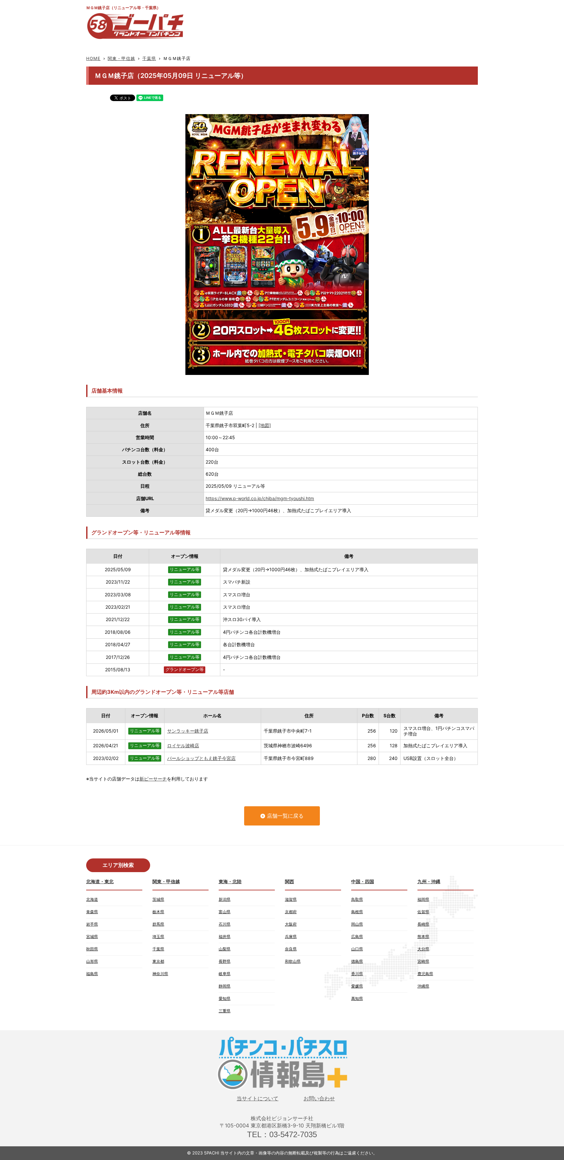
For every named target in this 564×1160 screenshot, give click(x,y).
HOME (93, 58)
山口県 (357, 948)
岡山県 (357, 924)
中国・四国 (362, 881)
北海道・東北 (100, 881)
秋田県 (92, 948)
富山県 (224, 911)
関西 (289, 881)
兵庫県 (291, 936)
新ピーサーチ (153, 778)
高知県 (357, 998)
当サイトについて (257, 1098)
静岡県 (224, 986)
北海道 (92, 899)
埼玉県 (158, 936)
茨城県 (158, 899)
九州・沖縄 (428, 881)
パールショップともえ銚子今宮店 (201, 758)
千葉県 (149, 58)
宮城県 (92, 936)
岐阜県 (224, 973)
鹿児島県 (425, 973)
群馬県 (158, 924)
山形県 (92, 961)
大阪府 (291, 924)
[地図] (264, 425)
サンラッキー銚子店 (187, 731)
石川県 (224, 924)
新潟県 (224, 899)
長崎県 (423, 924)
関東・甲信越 (121, 58)
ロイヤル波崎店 (183, 745)
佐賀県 (423, 911)
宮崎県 (423, 961)
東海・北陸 (230, 881)
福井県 (224, 936)
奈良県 (291, 948)
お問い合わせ (319, 1098)
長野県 (224, 961)
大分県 (423, 948)
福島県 (92, 973)
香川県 (357, 973)
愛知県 (224, 998)
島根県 (357, 911)
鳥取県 (357, 899)
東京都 (158, 961)
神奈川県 (160, 973)
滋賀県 (291, 899)
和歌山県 (293, 961)
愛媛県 (357, 986)
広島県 (357, 936)
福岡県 (423, 899)
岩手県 (92, 924)
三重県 (224, 1010)
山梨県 (224, 948)
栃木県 (158, 911)
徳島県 (357, 961)
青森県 (92, 911)
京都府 (291, 911)
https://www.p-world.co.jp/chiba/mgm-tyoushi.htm (260, 498)
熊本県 (423, 936)
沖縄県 (423, 986)
